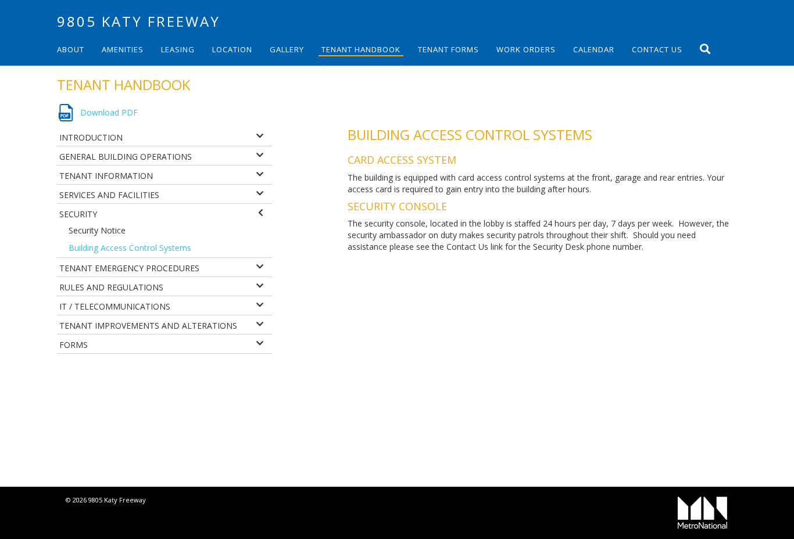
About (70, 49)
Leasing (178, 49)
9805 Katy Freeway (138, 21)
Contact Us (657, 49)
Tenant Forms (448, 49)
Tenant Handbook (360, 49)
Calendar (593, 49)
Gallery (287, 49)
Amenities (123, 49)
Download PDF (109, 112)
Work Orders (526, 49)
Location (232, 49)
